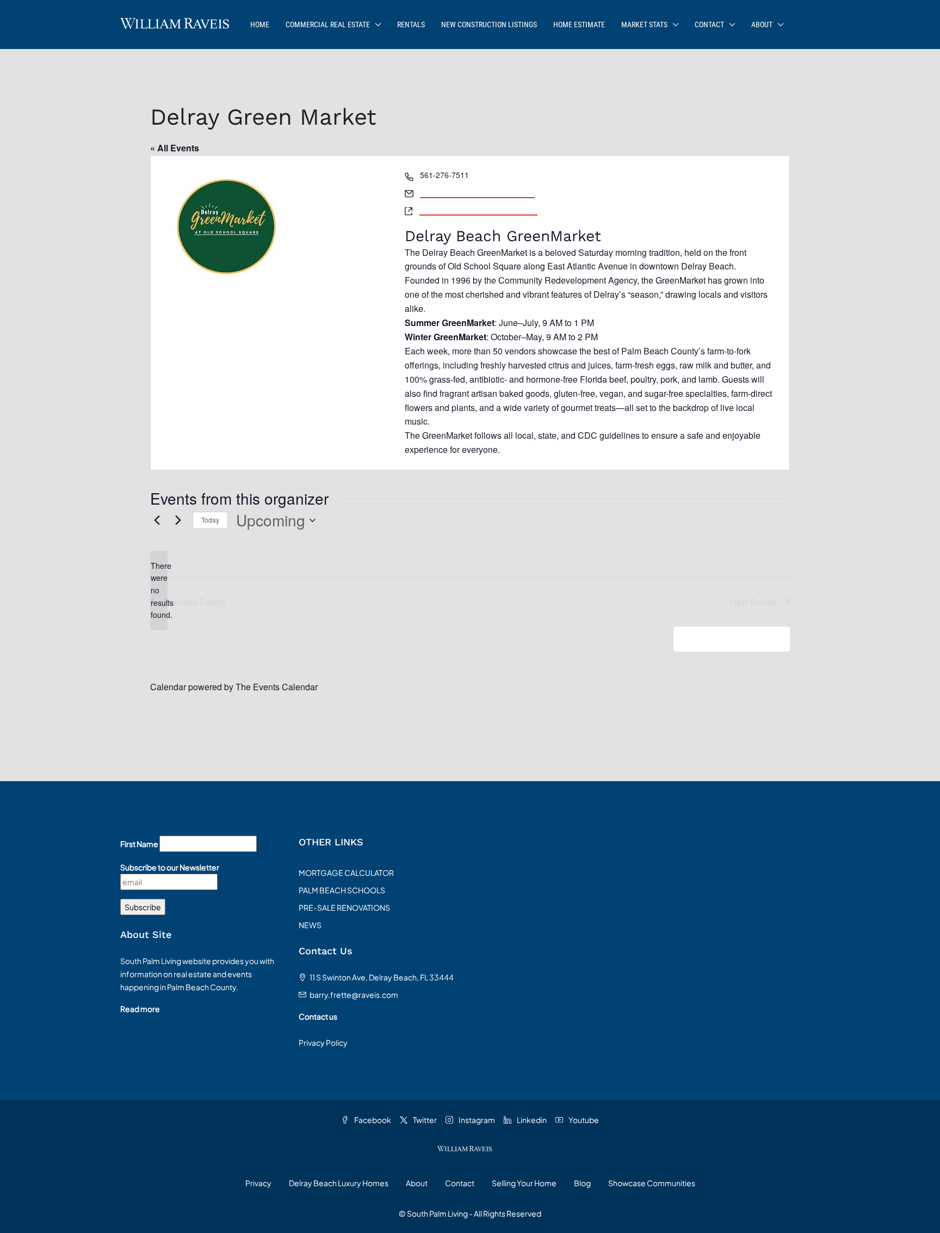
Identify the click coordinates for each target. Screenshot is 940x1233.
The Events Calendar (277, 686)
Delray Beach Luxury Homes (338, 1183)
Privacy (258, 1183)
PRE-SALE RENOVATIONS (344, 907)
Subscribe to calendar (725, 639)
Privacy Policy (323, 1042)
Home (259, 24)
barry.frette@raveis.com (354, 994)
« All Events (174, 148)
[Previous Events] (156, 520)
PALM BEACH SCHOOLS (342, 890)
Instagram (476, 1120)
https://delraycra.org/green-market (478, 209)
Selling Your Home (524, 1183)
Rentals (411, 24)
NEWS (310, 925)
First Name (139, 844)
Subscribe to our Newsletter (169, 867)
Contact (709, 24)
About (761, 24)
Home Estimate (579, 24)
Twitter (424, 1120)
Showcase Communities (651, 1183)
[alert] (159, 590)
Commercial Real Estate (328, 24)
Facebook (372, 1120)
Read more (140, 1009)
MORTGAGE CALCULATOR (346, 873)
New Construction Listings (489, 24)
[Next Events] (177, 520)
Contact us (318, 1016)
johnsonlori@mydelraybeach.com (477, 191)
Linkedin (531, 1120)
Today (210, 519)
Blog (582, 1183)
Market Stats (644, 24)
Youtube (583, 1120)
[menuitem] (802, 24)
